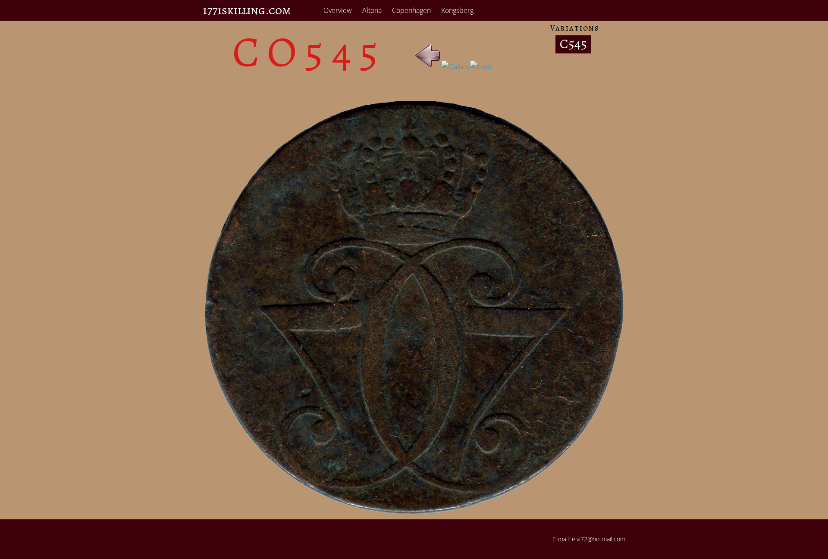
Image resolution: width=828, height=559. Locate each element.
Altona (372, 10)
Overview (337, 10)
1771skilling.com (247, 10)
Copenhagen (411, 10)
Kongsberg (457, 10)
